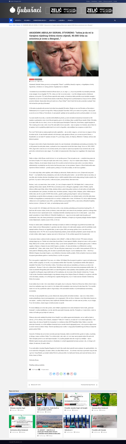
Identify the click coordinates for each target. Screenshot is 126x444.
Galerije (100, 1)
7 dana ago (95, 410)
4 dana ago (41, 412)
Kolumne (26, 20)
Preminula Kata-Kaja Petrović (88, 384)
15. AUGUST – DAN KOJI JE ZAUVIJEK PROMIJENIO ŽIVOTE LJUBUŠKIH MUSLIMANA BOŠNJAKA (48, 431)
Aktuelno (32, 79)
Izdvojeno (45, 426)
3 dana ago (14, 410)
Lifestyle (51, 20)
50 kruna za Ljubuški (107, 1)
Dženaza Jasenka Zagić (17, 408)
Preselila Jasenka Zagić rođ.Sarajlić (76, 408)
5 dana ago (68, 410)
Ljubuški (61, 20)
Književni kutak (38, 79)
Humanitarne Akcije (39, 20)
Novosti (17, 20)
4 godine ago (34, 81)
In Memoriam (18, 404)
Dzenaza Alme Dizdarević (100, 408)
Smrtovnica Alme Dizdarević (19, 430)
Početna (88, 1)
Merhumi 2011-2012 (36, 384)
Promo (70, 20)
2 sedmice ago (96, 432)
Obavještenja (94, 1)
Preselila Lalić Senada (99, 430)
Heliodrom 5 (68, 430)
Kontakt (115, 1)
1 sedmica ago (15, 432)
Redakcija (41, 81)
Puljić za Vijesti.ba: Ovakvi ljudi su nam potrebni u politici (48, 409)
